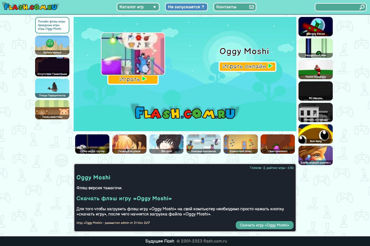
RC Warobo (315, 98)
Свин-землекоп (277, 151)
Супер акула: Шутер (92, 151)
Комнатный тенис (241, 151)
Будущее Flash (159, 241)
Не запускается (184, 7)
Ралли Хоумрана (316, 77)
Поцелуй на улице (129, 151)
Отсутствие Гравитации (52, 74)
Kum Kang (316, 141)
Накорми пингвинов (203, 151)
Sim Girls (166, 151)
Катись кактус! (52, 52)
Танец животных (52, 117)
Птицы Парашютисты (52, 95)
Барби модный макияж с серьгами (316, 163)
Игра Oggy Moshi (49, 29)
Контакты (226, 7)
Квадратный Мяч (315, 55)
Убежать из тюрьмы (316, 119)
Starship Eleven (315, 34)
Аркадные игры (49, 25)
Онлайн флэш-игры (51, 21)
